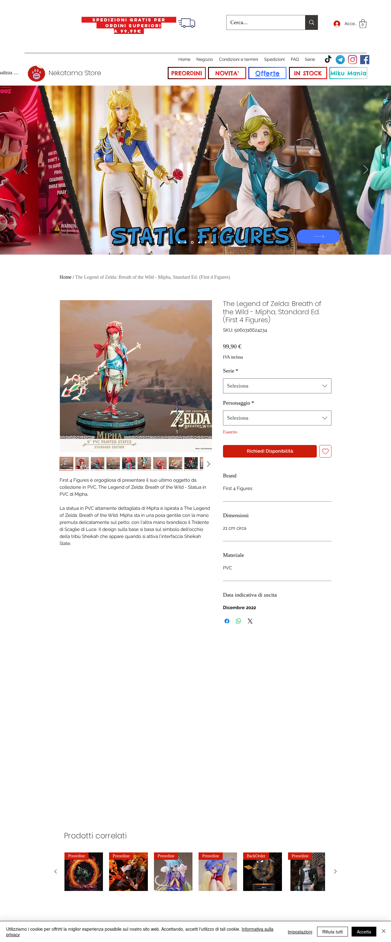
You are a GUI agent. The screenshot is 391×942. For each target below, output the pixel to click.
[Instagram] (352, 59)
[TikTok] (328, 59)
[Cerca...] (311, 22)
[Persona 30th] (185, 242)
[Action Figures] (205, 242)
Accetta (364, 932)
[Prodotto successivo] (335, 871)
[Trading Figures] (199, 242)
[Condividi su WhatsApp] (238, 621)
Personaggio (238, 403)
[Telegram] (340, 59)
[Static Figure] (192, 242)
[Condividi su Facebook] (227, 621)
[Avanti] (366, 170)
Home (65, 277)
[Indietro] (25, 170)
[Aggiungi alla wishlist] (325, 451)
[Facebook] (364, 59)
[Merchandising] (212, 242)
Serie (230, 371)
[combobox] (277, 386)
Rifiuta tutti (332, 932)
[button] (363, 23)
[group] (195, 871)
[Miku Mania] (179, 242)
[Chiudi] (383, 931)
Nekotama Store (75, 73)
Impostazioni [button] (300, 932)
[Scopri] (318, 236)
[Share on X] (250, 621)
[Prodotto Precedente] (55, 871)
